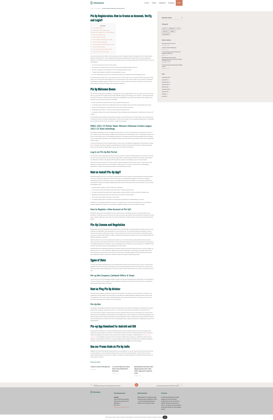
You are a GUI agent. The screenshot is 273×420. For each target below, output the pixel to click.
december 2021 (165, 82)
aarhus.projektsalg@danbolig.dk (121, 407)
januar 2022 (164, 79)
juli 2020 (164, 94)
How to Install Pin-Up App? (99, 37)
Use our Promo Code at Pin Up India (101, 51)
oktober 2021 (165, 87)
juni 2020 (164, 96)
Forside (91, 8)
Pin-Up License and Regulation (100, 42)
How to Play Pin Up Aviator (99, 47)
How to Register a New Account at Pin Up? (102, 39)
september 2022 (166, 77)
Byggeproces (171, 28)
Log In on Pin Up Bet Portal (99, 34)
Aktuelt (164, 28)
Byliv (178, 28)
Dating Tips (165, 31)
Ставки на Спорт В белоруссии (100, 367)
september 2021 (166, 89)
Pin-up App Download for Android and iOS (102, 49)
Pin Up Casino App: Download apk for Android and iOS (172, 65)
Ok (165, 417)
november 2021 (165, 84)
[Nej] (271, 417)
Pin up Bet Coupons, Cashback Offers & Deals (103, 44)
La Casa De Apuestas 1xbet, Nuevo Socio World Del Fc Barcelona (121, 369)
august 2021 (165, 91)
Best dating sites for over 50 (168, 43)
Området (172, 31)
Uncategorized (98, 8)
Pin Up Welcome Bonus (98, 28)
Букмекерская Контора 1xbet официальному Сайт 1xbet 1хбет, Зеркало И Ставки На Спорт (172, 59)
